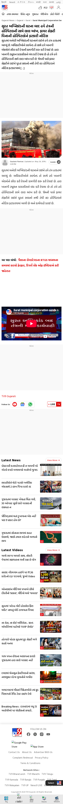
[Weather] (41, 7)
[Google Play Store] (21, 745)
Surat (28, 20)
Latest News (11, 460)
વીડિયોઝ (44, 14)
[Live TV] (50, 7)
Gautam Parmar (16, 161)
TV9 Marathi (33, 774)
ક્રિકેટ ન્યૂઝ (25, 14)
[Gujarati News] (5, 7)
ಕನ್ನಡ (21, 2)
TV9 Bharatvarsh (17, 774)
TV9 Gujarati (9, 396)
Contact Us (14, 752)
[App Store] (40, 747)
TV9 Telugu (47, 774)
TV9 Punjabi (39, 779)
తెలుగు (31, 2)
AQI (45, 7)
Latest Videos (12, 549)
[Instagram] (41, 734)
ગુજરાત (35, 14)
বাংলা (45, 2)
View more (52, 460)
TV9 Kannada (11, 779)
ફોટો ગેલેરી (54, 14)
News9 (12, 2)
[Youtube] (15, 404)
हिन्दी (4, 2)
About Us (27, 752)
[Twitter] (35, 734)
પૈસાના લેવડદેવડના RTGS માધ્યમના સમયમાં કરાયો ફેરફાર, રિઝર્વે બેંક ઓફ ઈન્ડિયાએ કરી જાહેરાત (30, 265)
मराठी (38, 2)
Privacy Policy (41, 757)
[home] (3, 14)
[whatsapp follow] (30, 404)
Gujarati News (8, 20)
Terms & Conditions (30, 763)
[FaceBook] (28, 734)
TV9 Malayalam (12, 785)
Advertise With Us (43, 752)
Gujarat (20, 20)
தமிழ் (58, 2)
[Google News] (22, 404)
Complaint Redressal (23, 757)
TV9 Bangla (25, 779)
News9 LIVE (36, 785)
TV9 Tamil (52, 779)
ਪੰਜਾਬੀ (51, 2)
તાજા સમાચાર (12, 14)
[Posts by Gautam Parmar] (5, 162)
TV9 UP (25, 785)
